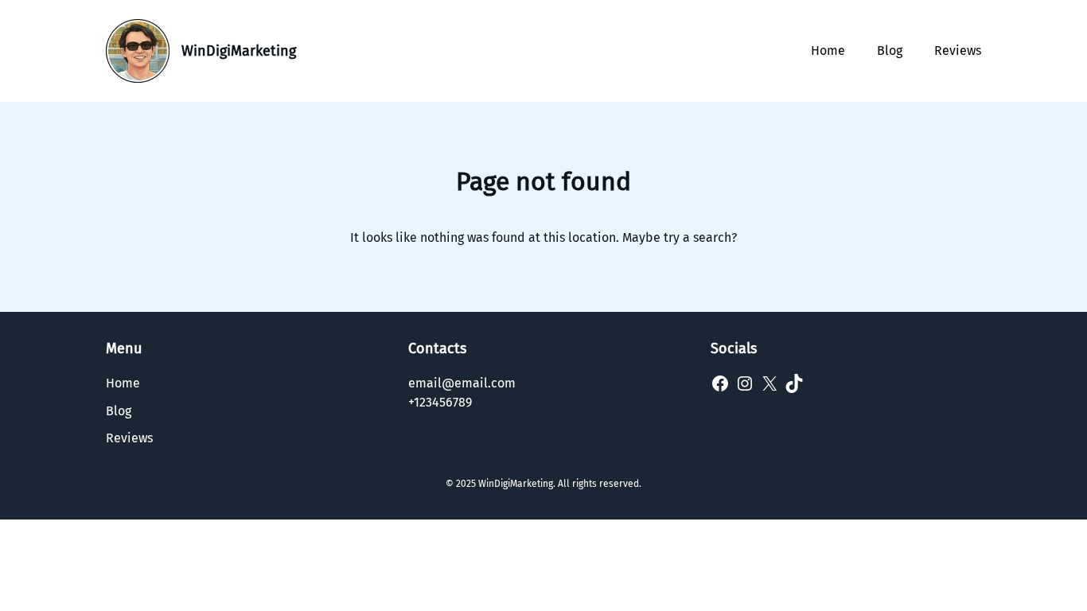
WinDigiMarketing (238, 51)
